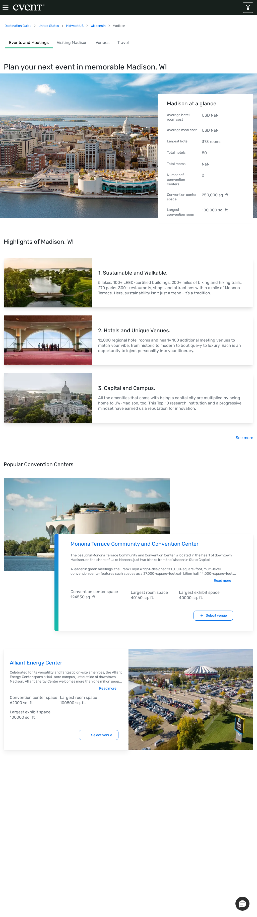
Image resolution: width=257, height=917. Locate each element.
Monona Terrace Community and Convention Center (135, 544)
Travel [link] (123, 42)
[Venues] (248, 7)
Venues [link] (102, 42)
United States (48, 26)
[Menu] (5, 7)
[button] (242, 904)
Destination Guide (18, 26)
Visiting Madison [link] (72, 42)
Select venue (216, 615)
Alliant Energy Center (36, 662)
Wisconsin (98, 26)
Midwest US (75, 26)
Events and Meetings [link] (29, 42)
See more (244, 437)
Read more (222, 580)
